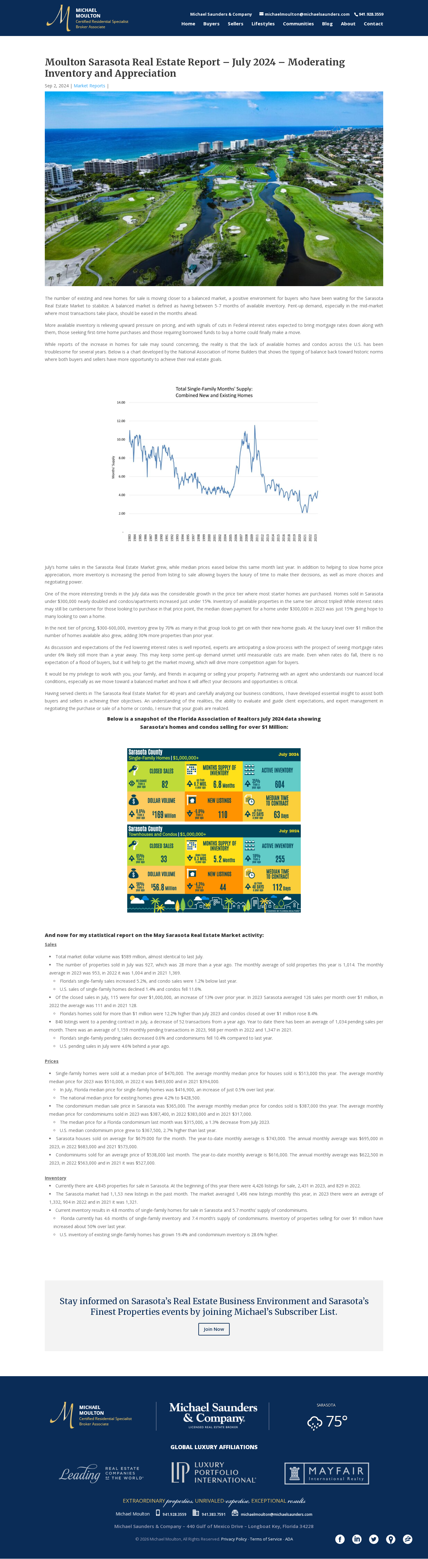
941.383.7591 (214, 1514)
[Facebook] (46, 1255)
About (348, 24)
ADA (289, 1539)
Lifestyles (263, 24)
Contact (373, 24)
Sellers (235, 24)
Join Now (214, 1329)
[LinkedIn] (51, 1255)
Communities (298, 24)
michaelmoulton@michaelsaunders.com (276, 1514)
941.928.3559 (174, 1514)
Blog (327, 24)
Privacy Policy (234, 1539)
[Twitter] (48, 1255)
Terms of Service (266, 1539)
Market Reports (89, 86)
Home (188, 24)
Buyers (211, 24)
